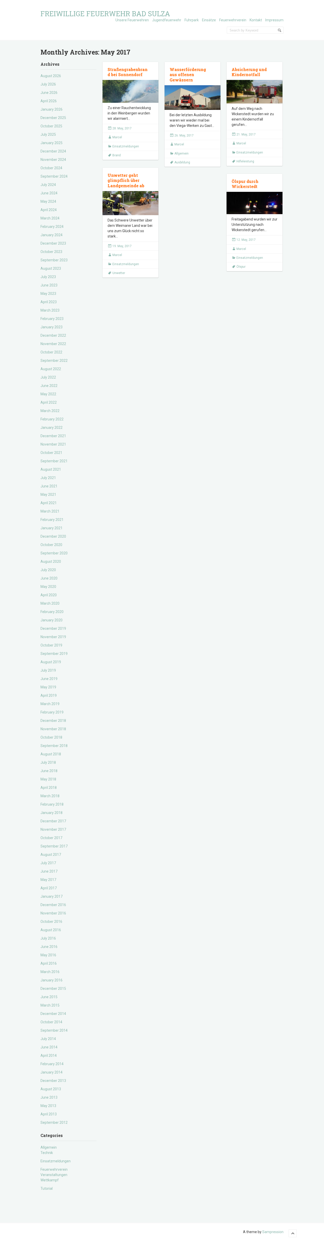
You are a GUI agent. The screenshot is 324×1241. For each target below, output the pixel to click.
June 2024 (48, 193)
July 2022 (48, 377)
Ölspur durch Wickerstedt (245, 184)
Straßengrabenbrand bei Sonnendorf (128, 72)
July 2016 (48, 938)
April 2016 (48, 963)
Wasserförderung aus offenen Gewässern (188, 75)
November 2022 (53, 344)
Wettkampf (49, 1180)
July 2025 (48, 134)
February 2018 (52, 804)
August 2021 (50, 469)
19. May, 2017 (122, 246)
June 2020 (48, 578)
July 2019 (48, 670)
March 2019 (49, 704)
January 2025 (51, 143)
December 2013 (53, 1081)
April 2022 (48, 402)
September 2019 (54, 654)
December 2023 (53, 243)
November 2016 (53, 913)
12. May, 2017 (246, 240)
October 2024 (51, 168)
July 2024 (48, 185)
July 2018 (48, 762)
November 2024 (53, 160)
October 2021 (51, 453)
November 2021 (53, 444)
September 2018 (54, 746)
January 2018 (51, 813)
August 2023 (50, 268)
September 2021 (54, 461)
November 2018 (53, 729)
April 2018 (48, 788)
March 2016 (49, 972)
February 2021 (52, 520)
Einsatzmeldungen (55, 1161)
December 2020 (53, 536)
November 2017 (53, 829)
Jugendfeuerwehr (166, 20)
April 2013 (48, 1114)
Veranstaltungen (53, 1175)
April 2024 (48, 210)
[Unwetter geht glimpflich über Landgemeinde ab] (130, 203)
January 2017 (51, 896)
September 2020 (54, 553)
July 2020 (48, 570)
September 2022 (54, 361)
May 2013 (48, 1106)
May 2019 (48, 687)
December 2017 (53, 821)
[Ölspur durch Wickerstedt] (254, 203)
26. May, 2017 (184, 135)
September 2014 (54, 1030)
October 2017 (51, 838)
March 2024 (49, 218)
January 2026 (51, 109)
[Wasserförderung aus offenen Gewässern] (192, 97)
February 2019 (52, 712)
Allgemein (48, 1147)
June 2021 (48, 486)
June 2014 (48, 1047)
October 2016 (51, 922)
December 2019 (53, 628)
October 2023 (51, 252)
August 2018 (50, 754)
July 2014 (48, 1039)
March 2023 (49, 310)
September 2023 (54, 260)
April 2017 (48, 888)
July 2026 (48, 84)
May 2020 (48, 587)
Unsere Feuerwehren (132, 20)
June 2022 (48, 386)
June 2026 (48, 93)
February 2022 (52, 419)
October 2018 (51, 737)
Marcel (117, 137)
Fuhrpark (192, 20)
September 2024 (54, 176)
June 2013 (48, 1097)
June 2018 (48, 771)
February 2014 (52, 1064)
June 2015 (48, 997)
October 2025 (51, 126)
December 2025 (53, 118)
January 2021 (51, 528)
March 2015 (49, 1005)
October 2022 (51, 352)
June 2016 (48, 947)
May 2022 (48, 394)
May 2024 (48, 201)
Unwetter (118, 273)
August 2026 (50, 76)
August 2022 (50, 369)
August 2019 (50, 662)
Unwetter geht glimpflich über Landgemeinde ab (126, 181)
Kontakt (256, 20)
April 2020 (48, 595)
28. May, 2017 (122, 128)
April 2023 (48, 302)
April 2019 (48, 695)
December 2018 (53, 721)
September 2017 (54, 846)
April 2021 (48, 503)
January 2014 (51, 1072)
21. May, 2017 (246, 134)
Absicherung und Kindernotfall (249, 72)
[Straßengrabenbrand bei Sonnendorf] (130, 91)
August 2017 (50, 855)
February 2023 (52, 319)
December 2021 (53, 436)
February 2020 (52, 612)
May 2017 (48, 880)
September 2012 (54, 1122)
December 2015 (53, 989)
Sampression (273, 1232)
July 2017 (48, 863)
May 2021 (48, 494)
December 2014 (53, 1014)
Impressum (274, 20)
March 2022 (49, 411)
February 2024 (52, 227)
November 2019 (53, 637)
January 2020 (51, 620)
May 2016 (48, 955)
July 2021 (48, 478)
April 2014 (48, 1055)
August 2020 (50, 561)
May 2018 (48, 779)
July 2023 (48, 277)
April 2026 (48, 101)
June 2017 (48, 871)
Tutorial (46, 1188)
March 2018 (49, 796)
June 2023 (48, 285)
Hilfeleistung (245, 161)
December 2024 (53, 151)
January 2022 (51, 428)
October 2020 (51, 545)
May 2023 (48, 294)
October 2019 (51, 645)
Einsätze (209, 20)
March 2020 (49, 603)
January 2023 (51, 327)
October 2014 (51, 1022)
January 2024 (51, 235)
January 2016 (51, 980)
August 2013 (50, 1089)
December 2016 (53, 905)
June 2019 (48, 679)
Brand (116, 155)
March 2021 (49, 511)
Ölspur (241, 266)
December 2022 (53, 335)
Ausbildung (182, 162)
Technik (46, 1153)
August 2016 (50, 930)
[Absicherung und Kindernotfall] (254, 92)
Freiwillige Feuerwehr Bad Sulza (105, 13)
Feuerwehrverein (232, 20)
